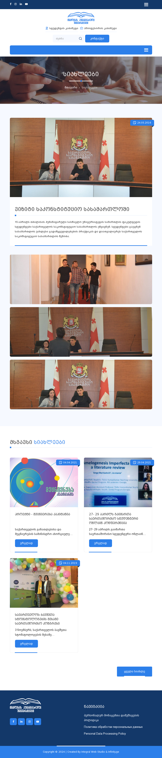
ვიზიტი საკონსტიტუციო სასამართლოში (72, 209)
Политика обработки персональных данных (113, 726)
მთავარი (71, 87)
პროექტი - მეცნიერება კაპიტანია (42, 514)
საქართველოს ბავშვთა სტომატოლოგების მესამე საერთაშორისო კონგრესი (37, 619)
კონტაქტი (97, 38)
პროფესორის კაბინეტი (100, 28)
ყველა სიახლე (134, 671)
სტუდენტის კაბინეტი (63, 28)
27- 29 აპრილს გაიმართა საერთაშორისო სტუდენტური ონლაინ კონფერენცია (113, 519)
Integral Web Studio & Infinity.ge (100, 751)
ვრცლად (26, 543)
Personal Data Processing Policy (105, 733)
